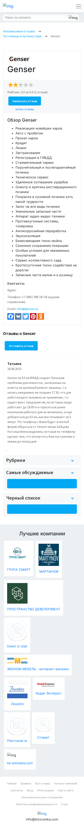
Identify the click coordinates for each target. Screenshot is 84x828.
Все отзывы (42, 783)
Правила (26, 783)
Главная (12, 783)
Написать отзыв (24, 101)
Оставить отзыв (21, 346)
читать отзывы (24, 109)
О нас (64, 804)
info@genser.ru (27, 309)
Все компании (22, 484)
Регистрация (45, 790)
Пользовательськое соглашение (42, 797)
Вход (30, 790)
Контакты (17, 790)
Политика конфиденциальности (36, 804)
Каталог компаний (65, 783)
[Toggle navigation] (77, 6)
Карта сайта (65, 790)
